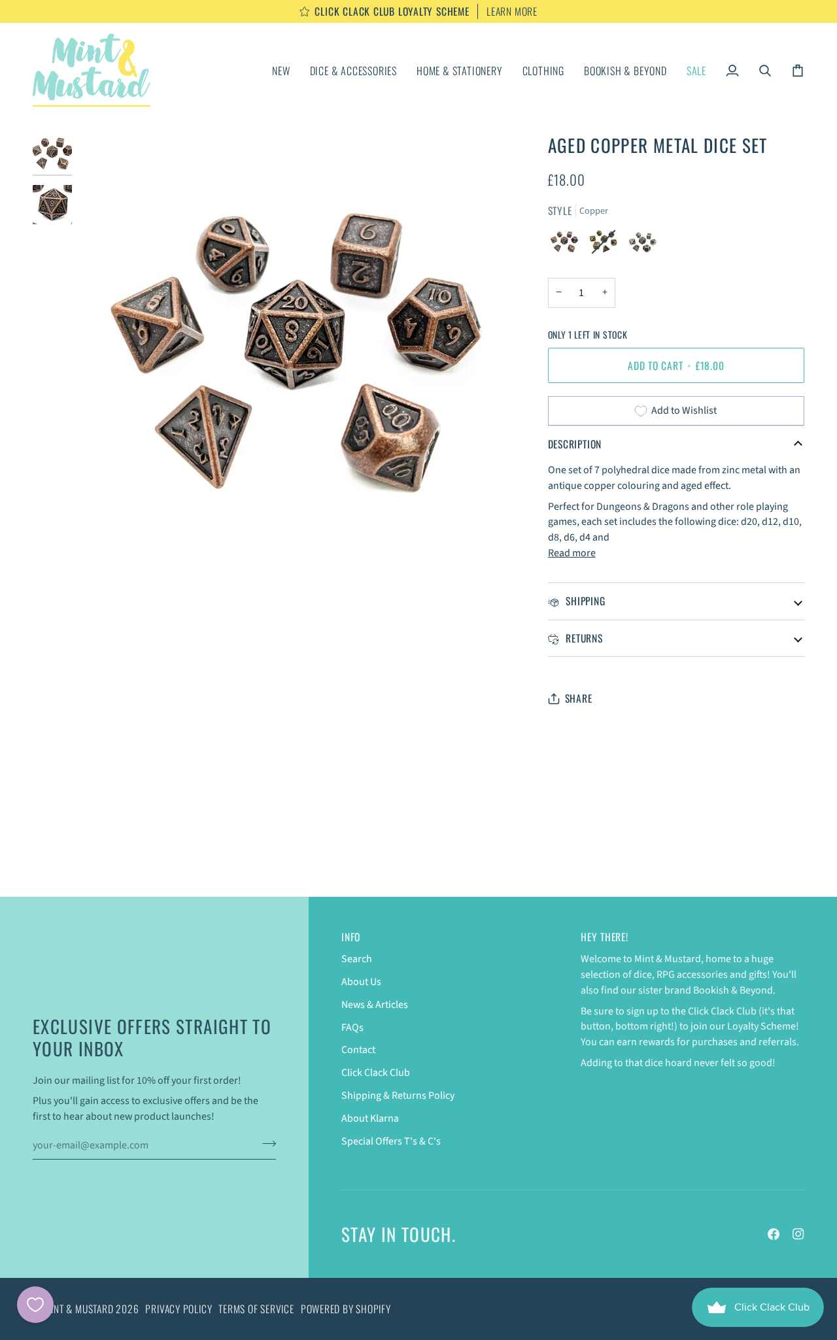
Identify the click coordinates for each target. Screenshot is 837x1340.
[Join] (265, 1143)
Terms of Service (256, 1308)
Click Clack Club (375, 1072)
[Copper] (567, 245)
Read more (572, 553)
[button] (353, 70)
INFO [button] (350, 937)
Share (578, 698)
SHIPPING (584, 601)
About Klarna (370, 1118)
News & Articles (374, 1004)
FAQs (352, 1027)
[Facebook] (773, 1234)
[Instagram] (798, 1234)
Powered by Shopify (346, 1308)
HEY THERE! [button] (604, 937)
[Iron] (642, 245)
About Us (361, 982)
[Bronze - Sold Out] (606, 245)
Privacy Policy (178, 1308)
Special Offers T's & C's (391, 1141)
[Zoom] (103, 546)
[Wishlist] (35, 1304)
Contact (358, 1050)
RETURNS (583, 638)
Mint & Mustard (79, 1308)
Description (575, 444)
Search (356, 959)
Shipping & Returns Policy (397, 1095)
